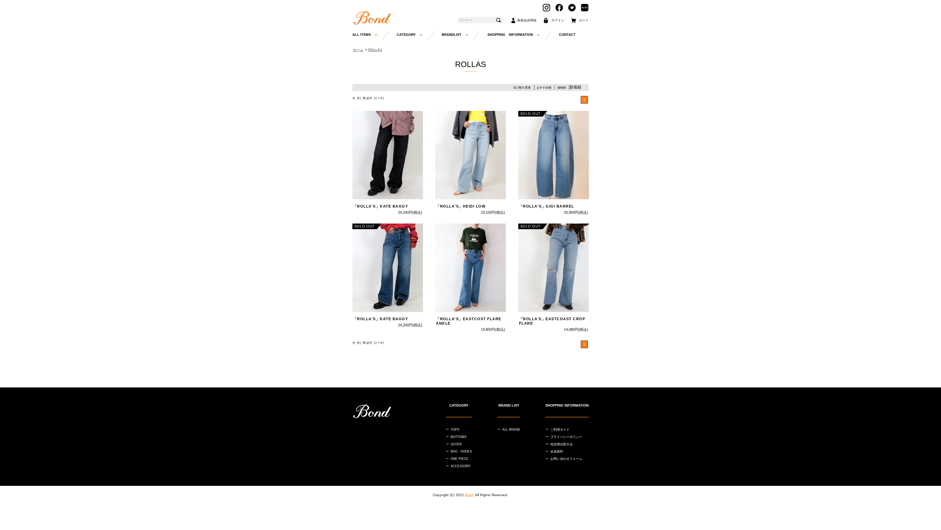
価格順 (561, 87)
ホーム (358, 50)
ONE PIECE (459, 459)
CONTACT (567, 35)
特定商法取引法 (561, 444)
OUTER (456, 444)
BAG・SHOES (461, 451)
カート (584, 20)
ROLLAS (375, 50)
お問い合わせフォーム (566, 459)
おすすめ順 (544, 87)
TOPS (455, 429)
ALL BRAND (511, 429)
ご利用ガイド (560, 429)
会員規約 (556, 451)
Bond (469, 495)
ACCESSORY (461, 466)
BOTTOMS (459, 437)
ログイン (557, 20)
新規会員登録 (526, 20)
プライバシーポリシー (566, 437)
